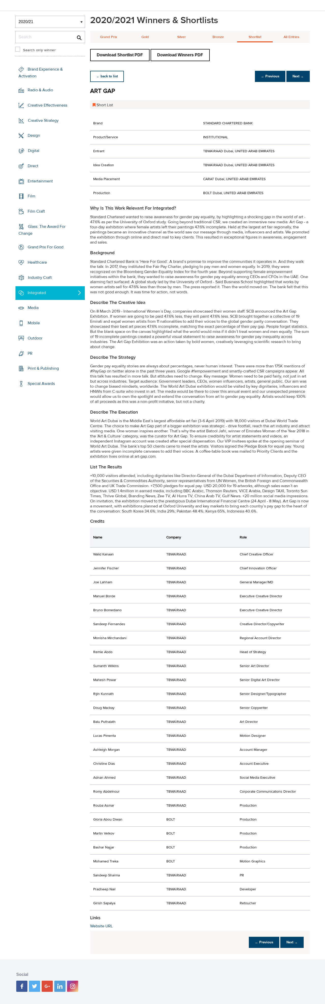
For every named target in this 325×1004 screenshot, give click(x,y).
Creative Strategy (43, 120)
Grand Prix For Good (45, 247)
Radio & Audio (40, 90)
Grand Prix (108, 37)
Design (34, 135)
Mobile (34, 323)
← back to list (107, 76)
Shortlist (255, 37)
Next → (298, 76)
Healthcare (37, 262)
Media (33, 307)
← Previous (270, 76)
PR (30, 353)
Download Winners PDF (180, 55)
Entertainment (40, 180)
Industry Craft (40, 277)
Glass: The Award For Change (42, 230)
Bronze (218, 37)
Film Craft (36, 211)
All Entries (291, 37)
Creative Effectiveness (47, 105)
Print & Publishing (43, 368)
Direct (33, 165)
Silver (181, 37)
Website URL (101, 926)
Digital (33, 150)
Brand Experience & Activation (41, 73)
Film (31, 196)
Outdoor (35, 338)
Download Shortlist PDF (120, 55)
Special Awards (41, 383)
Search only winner (39, 50)
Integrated (37, 292)
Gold (145, 37)
